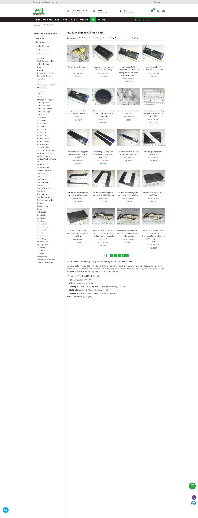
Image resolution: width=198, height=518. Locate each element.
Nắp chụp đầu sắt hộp (44, 153)
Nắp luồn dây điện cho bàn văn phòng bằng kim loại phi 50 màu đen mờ (103, 113)
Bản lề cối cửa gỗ (43, 135)
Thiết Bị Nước (40, 42)
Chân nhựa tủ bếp (43, 147)
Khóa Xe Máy (41, 191)
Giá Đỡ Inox (41, 250)
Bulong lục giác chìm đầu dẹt (47, 85)
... (119, 255)
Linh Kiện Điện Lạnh (43, 50)
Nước (64, 20)
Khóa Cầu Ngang (43, 182)
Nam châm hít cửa (43, 197)
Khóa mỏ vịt (41, 173)
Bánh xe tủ (40, 94)
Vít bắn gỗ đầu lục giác (45, 99)
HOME (37, 20)
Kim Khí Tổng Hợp (42, 46)
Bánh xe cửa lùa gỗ (43, 111)
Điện (57, 20)
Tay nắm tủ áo (42, 224)
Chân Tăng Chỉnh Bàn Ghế (46, 150)
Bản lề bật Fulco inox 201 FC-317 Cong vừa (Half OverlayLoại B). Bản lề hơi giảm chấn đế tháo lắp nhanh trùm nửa (153, 236)
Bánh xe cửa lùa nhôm (44, 108)
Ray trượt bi (41, 233)
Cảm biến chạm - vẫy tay (46, 259)
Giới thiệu (102, 20)
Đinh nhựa (40, 164)
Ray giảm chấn (42, 236)
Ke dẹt (39, 67)
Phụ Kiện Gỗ (40, 53)
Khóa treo (40, 185)
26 (123, 255)
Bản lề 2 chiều (42, 129)
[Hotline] (7, 511)
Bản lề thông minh (43, 144)
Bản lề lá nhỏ (41, 126)
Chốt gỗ (39, 209)
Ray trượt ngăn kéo (43, 230)
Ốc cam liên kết (42, 206)
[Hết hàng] (75, 119)
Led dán (39, 82)
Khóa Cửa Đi (41, 179)
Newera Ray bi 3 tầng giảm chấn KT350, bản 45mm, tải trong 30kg (78, 154)
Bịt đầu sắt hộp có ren (44, 170)
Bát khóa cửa (41, 212)
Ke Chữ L (40, 70)
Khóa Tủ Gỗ (41, 176)
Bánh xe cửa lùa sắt (43, 105)
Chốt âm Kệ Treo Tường (45, 73)
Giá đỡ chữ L (41, 247)
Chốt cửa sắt (41, 215)
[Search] (162, 19)
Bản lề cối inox (42, 132)
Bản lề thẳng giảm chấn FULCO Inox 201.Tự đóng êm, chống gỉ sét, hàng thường (128, 233)
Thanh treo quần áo (44, 241)
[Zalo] (193, 503)
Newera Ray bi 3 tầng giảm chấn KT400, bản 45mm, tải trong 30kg (103, 154)
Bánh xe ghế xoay (43, 102)
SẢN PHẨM (47, 20)
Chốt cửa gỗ (41, 221)
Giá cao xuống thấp (131, 38)
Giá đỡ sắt (40, 253)
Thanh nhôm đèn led (44, 76)
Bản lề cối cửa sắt (43, 141)
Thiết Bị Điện (40, 38)
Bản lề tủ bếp (41, 117)
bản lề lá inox (42, 123)
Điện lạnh (84, 20)
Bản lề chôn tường (43, 138)
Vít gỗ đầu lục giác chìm (45, 61)
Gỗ (93, 20)
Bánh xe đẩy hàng (43, 64)
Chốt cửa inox (41, 218)
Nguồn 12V (41, 79)
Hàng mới (100, 38)
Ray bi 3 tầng (41, 239)
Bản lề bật (40, 58)
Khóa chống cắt (42, 194)
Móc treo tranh (42, 256)
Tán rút (39, 96)
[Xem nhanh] (80, 75)
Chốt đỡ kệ (40, 203)
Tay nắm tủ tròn (42, 227)
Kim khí (73, 20)
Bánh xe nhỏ (41, 114)
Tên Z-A (91, 38)
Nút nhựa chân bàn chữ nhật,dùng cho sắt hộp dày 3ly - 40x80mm (78, 233)
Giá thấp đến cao (114, 38)
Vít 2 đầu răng (42, 88)
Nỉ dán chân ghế (43, 167)
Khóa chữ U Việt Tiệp (44, 188)
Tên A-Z (82, 38)
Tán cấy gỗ (41, 91)
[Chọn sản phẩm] (150, 200)
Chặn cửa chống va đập (45, 200)
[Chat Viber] (194, 497)
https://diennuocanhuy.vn (85, 283)
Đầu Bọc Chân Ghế (43, 156)
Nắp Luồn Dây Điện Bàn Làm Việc (47, 160)
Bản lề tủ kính (41, 120)
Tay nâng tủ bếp (42, 244)
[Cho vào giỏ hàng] (75, 75)
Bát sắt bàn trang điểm (45, 262)
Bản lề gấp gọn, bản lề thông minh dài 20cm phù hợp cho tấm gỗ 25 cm (153, 113)
